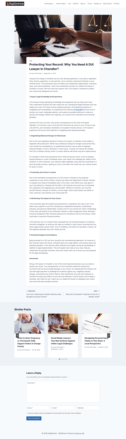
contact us (97, 4)
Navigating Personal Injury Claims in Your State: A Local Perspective (96, 341)
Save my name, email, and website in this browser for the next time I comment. (54, 413)
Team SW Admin (91, 347)
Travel (89, 4)
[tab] (59, 359)
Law (69, 4)
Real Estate (107, 4)
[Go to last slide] (17, 335)
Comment (31, 383)
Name (30, 408)
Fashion (76, 4)
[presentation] (29, 324)
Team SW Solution (36, 73)
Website (81, 408)
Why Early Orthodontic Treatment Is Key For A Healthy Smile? (83, 294)
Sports (82, 4)
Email (55, 408)
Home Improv (61, 4)
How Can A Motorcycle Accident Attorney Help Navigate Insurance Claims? (43, 294)
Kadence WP (79, 433)
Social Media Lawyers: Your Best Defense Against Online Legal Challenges (63, 341)
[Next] (108, 335)
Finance (116, 4)
